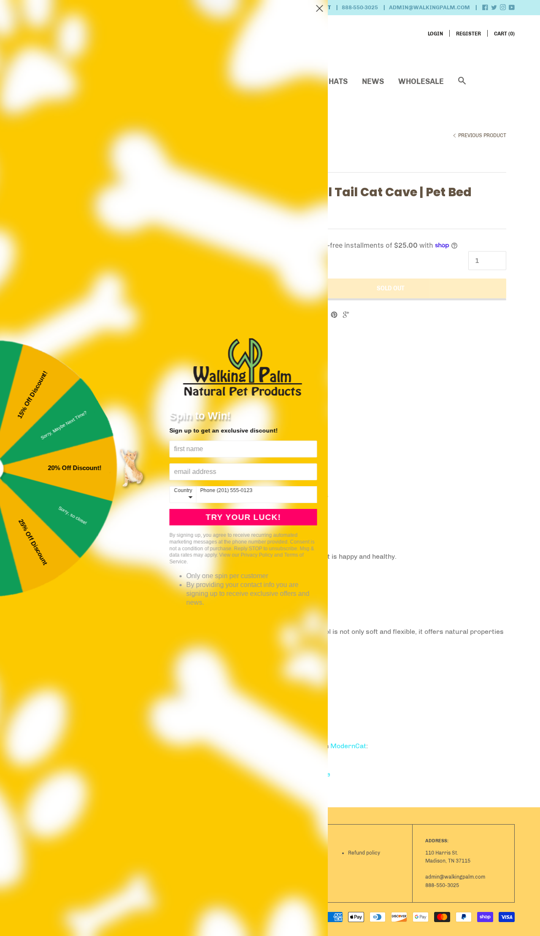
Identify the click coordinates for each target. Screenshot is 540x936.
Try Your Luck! (253, 517)
